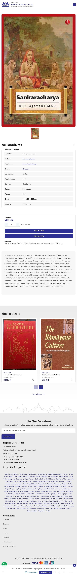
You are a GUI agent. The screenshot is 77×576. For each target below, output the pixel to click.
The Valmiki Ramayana (12, 375)
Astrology (56, 503)
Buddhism (8, 474)
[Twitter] (7, 467)
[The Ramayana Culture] (57, 344)
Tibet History (10, 494)
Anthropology (18, 476)
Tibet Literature (45, 496)
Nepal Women (29, 479)
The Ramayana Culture (51, 375)
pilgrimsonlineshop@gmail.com (17, 462)
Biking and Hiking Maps (35, 489)
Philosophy (20, 501)
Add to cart (39, 231)
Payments (6, 537)
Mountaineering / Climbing (12, 486)
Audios (5, 528)
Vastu (26, 501)
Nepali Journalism (23, 491)
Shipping (6, 524)
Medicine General (56, 499)
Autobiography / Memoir (52, 486)
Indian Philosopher (10, 503)
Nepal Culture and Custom (41, 481)
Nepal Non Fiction (49, 489)
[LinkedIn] (15, 467)
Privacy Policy (7, 542)
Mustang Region (65, 508)
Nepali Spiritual (35, 491)
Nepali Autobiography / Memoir (57, 474)
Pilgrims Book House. (35, 558)
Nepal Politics (63, 476)
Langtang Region (20, 489)
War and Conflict (15, 499)
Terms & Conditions (9, 546)
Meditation (33, 501)
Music (32, 499)
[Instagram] (11, 467)
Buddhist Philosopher (44, 501)
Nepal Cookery (38, 486)
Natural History (67, 499)
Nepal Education (46, 491)
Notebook (41, 484)
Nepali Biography (41, 476)
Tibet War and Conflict (31, 496)
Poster (56, 508)
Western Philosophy (35, 503)
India (58, 489)
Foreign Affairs (61, 479)
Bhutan (37, 499)
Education (29, 506)
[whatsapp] (4, 565)
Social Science (50, 479)
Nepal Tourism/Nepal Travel (23, 481)
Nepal (10, 476)
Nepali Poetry (32, 474)
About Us (6, 519)
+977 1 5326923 (13, 453)
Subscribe (8, 437)
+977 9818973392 (17, 457)
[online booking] (43, 563)
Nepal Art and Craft (22, 508)
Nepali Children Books (60, 501)
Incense (8, 484)
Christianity (23, 474)
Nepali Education (66, 489)
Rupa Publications (29, 164)
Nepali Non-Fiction (44, 511)
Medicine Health (22, 503)
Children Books (67, 484)
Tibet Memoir (40, 494)
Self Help (33, 508)
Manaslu (63, 486)
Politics (65, 496)
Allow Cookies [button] (46, 572)
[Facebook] (3, 467)
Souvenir (61, 481)
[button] (41, 387)
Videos (5, 533)
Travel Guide (63, 506)
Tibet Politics (30, 494)
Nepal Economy (53, 476)
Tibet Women (18, 496)
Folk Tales (54, 481)
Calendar (68, 481)
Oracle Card (49, 508)
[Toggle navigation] (73, 4)
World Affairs (45, 499)
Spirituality (25, 499)
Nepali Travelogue (29, 476)
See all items (37, 394)
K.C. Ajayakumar (28, 159)
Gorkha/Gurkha (40, 479)
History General (57, 496)
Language (57, 484)
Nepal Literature (18, 479)
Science (16, 506)
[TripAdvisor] (19, 467)
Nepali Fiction (42, 474)
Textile (36, 506)
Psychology (43, 506)
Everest (24, 486)
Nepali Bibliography (10, 491)
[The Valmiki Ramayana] (19, 344)
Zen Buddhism (47, 503)
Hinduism (25, 169)
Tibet (54, 491)
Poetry (30, 486)
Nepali (70, 501)
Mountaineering (10, 501)
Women (22, 506)
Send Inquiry (39, 236)
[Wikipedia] (23, 467)
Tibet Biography (50, 494)
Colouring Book (32, 511)
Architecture (49, 484)
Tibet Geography (62, 494)
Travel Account (65, 503)
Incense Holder (16, 484)
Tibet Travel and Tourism (65, 491)
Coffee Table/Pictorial (29, 484)
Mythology (40, 508)
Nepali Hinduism (53, 506)
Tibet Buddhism (20, 494)
